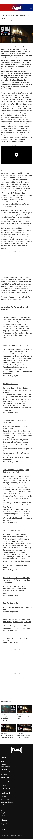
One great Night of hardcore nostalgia (7, 736)
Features (3, 764)
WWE (2, 805)
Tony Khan (4, 797)
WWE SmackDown (7, 802)
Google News (5, 824)
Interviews (4, 769)
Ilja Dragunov (5, 799)
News (2, 761)
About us (3, 786)
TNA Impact (4, 807)
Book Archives (5, 777)
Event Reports (5, 766)
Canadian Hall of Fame (8, 772)
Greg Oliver (4, 813)
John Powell (5, 19)
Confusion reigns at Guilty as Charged (23, 736)
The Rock (4, 815)
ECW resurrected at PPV (23, 717)
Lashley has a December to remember (5, 718)
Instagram (4, 829)
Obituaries (4, 775)
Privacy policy (5, 788)
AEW (2, 810)
